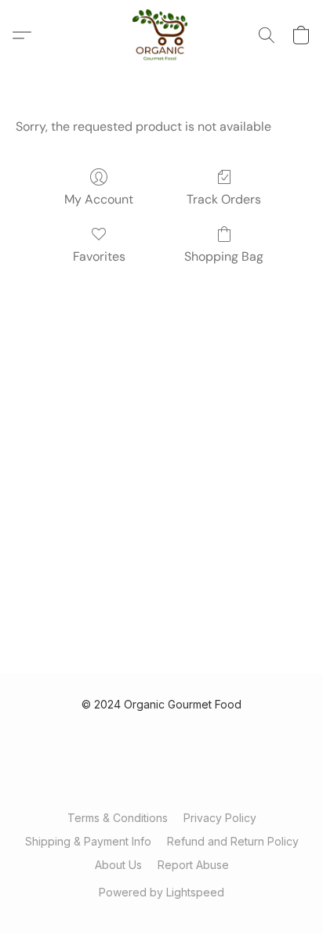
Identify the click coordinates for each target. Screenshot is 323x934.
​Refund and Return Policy (233, 841)
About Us (118, 864)
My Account (98, 199)
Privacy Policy (219, 817)
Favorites (99, 256)
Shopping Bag (223, 256)
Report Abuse (193, 864)
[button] (161, 35)
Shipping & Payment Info (88, 841)
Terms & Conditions (117, 817)
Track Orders (224, 199)
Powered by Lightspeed (161, 892)
